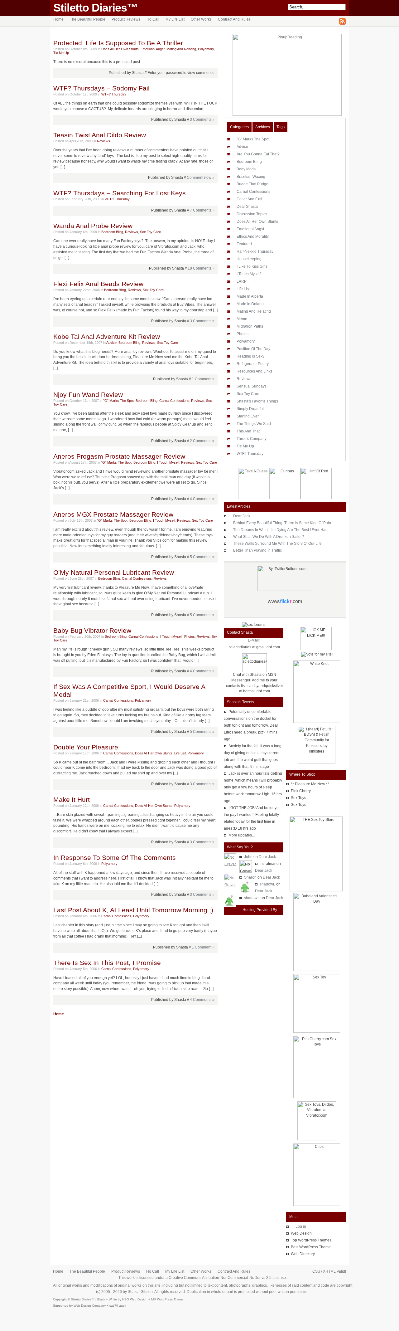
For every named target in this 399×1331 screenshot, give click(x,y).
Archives (262, 127)
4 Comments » (202, 499)
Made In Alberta (250, 296)
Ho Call (153, 19)
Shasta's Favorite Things (257, 401)
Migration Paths (250, 326)
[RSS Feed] (342, 23)
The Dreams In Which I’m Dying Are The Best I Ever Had (280, 530)
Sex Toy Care (150, 232)
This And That (248, 431)
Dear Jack (241, 516)
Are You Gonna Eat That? (258, 154)
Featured (244, 244)
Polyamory (206, 49)
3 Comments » (202, 119)
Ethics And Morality (253, 236)
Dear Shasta (247, 206)
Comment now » (200, 177)
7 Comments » (202, 210)
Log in (301, 1226)
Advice (111, 342)
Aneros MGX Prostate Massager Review (113, 514)
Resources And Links (254, 371)
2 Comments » (202, 441)
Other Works (201, 19)
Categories (239, 127)
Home (58, 19)
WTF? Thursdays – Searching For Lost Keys (119, 193)
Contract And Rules (234, 19)
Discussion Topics (252, 214)
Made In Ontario (250, 304)
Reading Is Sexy (250, 356)
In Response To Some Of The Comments (114, 857)
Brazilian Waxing (251, 176)
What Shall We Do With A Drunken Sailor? (268, 536)
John (248, 857)
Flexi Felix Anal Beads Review (98, 284)
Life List (180, 753)
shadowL (267, 884)
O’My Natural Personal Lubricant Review (113, 572)
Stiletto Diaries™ (95, 8)
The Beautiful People (87, 19)
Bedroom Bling (112, 232)
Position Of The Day (253, 349)
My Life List (175, 19)
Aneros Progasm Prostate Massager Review (119, 456)
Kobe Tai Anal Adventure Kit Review (106, 336)
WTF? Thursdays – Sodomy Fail (101, 88)
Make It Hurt (71, 799)
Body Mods (246, 169)
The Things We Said (254, 424)
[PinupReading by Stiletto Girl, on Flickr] (285, 114)
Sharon (250, 877)
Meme (242, 319)
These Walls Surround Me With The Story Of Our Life (277, 543)
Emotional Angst (153, 49)
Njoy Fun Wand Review (88, 394)
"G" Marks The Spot (118, 400)
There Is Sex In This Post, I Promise (107, 963)
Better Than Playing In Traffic (257, 550)
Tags (280, 127)
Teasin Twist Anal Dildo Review (99, 135)
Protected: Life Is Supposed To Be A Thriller (118, 43)
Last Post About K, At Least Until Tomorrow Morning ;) (133, 910)
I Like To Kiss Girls (252, 266)
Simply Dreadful (250, 409)
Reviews (103, 141)
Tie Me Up (61, 53)
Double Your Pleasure (85, 747)
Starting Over (248, 416)
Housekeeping (249, 259)
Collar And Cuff (249, 199)
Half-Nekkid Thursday (255, 251)
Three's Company (252, 438)
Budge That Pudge (252, 184)
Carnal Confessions (174, 400)
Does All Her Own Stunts (120, 49)
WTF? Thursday (113, 94)
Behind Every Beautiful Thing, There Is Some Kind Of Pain (282, 523)
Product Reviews (126, 19)
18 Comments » (201, 268)
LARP (242, 281)
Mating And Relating (181, 49)
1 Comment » (203, 379)
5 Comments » (202, 557)
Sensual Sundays (252, 386)
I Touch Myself (168, 462)
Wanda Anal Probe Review (92, 226)
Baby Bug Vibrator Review (92, 630)
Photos (189, 636)
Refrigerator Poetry (253, 364)
